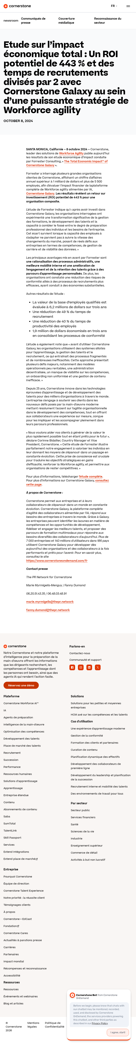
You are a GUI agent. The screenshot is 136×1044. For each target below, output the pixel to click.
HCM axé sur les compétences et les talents (99, 715)
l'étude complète (90, 477)
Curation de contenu (84, 750)
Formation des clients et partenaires (94, 743)
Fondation (10, 926)
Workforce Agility (71, 153)
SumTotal (10, 823)
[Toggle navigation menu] (126, 6)
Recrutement (12, 753)
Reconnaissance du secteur (107, 21)
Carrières (10, 947)
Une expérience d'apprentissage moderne (98, 729)
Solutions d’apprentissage (20, 781)
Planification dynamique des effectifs (95, 757)
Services (9, 845)
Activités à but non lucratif (88, 860)
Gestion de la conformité (87, 736)
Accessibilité (12, 976)
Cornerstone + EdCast (18, 919)
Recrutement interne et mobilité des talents (99, 787)
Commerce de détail (84, 853)
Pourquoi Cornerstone (18, 877)
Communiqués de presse (33, 21)
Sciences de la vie (82, 831)
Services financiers (83, 817)
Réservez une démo (21, 685)
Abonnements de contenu (20, 809)
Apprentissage (13, 788)
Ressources (11, 989)
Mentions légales (33, 1025)
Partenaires (11, 954)
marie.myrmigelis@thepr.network (50, 602)
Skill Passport (12, 838)
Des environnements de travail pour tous (97, 794)
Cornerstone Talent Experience (24, 891)
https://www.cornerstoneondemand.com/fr (56, 561)
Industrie (76, 839)
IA (5, 710)
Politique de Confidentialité (54, 1025)
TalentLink (10, 831)
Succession (11, 760)
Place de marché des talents (22, 746)
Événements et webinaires (21, 996)
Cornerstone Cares (16, 933)
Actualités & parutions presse (23, 940)
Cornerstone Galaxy (40, 194)
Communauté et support (85, 660)
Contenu (9, 802)
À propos (9, 912)
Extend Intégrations (16, 852)
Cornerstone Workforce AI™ (21, 703)
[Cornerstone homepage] (35, 646)
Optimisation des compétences (24, 732)
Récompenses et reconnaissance (25, 968)
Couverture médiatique (66, 21)
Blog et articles (13, 1003)
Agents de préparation (18, 717)
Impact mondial (14, 961)
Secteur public (80, 810)
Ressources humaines (18, 774)
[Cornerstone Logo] (17, 6)
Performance (12, 767)
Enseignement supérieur (87, 846)
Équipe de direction (16, 884)
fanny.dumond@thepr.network (48, 610)
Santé (74, 824)
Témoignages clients (17, 905)
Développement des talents (21, 739)
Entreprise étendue (16, 795)
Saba (7, 816)
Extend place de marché (19, 859)
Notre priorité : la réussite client (24, 898)
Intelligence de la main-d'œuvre (24, 724)
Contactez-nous (79, 653)
